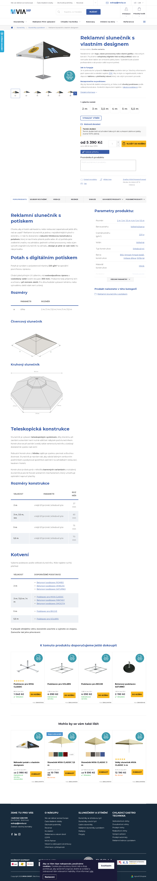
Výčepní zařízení (119, 834)
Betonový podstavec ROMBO (50, 582)
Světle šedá (97, 754)
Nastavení (50, 877)
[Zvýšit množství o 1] (118, 142)
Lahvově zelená (60, 754)
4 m (133, 221)
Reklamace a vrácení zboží (55, 834)
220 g (141, 235)
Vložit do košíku (136, 144)
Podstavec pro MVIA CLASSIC (50, 597)
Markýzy (81, 831)
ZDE (111, 73)
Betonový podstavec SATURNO (51, 589)
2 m (119, 221)
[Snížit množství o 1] (118, 145)
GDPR (47, 837)
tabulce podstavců (130, 87)
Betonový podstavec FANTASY (51, 600)
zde (91, 871)
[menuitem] (20, 21)
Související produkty (112, 199)
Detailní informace (87, 92)
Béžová (51, 754)
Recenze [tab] (74, 199)
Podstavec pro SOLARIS (48, 619)
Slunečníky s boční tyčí (87, 821)
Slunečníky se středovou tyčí (89, 818)
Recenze (79, 3)
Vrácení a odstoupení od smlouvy (58, 844)
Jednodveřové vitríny (120, 821)
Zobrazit (36, 774)
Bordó (65, 754)
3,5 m (128, 221)
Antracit (55, 754)
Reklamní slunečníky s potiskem (112, 294)
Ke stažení (49, 831)
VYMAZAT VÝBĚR (91, 118)
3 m (123, 221)
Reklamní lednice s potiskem (124, 840)
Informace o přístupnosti (55, 847)
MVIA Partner (50, 841)
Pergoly (81, 834)
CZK (139, 3)
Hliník (141, 266)
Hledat (93, 12)
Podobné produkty (134, 199)
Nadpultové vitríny (119, 831)
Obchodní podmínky (65, 3)
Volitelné (140, 242)
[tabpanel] (28, 678)
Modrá (102, 754)
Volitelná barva (137, 227)
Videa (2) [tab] (56, 199)
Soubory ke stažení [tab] (38, 199)
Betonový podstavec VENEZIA (50, 586)
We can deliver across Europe (22, 3)
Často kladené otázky (45, 3)
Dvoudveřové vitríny (120, 824)
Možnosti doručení (92, 124)
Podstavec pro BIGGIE (47, 611)
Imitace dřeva (130, 258)
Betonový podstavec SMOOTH (51, 603)
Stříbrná (140, 258)
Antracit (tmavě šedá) (134, 255)
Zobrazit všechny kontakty (21, 827)
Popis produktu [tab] (20, 199)
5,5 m (142, 221)
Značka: (134, 179)
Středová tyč (138, 249)
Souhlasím (106, 866)
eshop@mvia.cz (18, 823)
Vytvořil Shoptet (140, 876)
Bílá (122, 255)
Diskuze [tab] (92, 199)
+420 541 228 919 (19, 818)
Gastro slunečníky (85, 825)
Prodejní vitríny (118, 828)
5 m (137, 221)
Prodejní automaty (119, 837)
